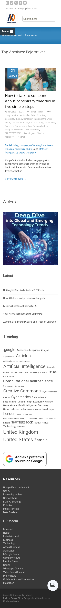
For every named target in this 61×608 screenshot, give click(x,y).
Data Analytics (11, 512)
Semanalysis (10, 498)
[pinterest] (16, 4)
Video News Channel (14, 572)
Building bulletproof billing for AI (20, 306)
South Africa (41, 422)
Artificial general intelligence (16, 361)
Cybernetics (21, 397)
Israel (45, 409)
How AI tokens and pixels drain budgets (24, 298)
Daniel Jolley (50, 122)
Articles (26, 115)
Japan (52, 409)
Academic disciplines (28, 350)
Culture (6, 398)
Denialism (9, 126)
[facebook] (7, 4)
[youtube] (25, 4)
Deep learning (9, 402)
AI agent (45, 350)
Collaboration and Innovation (18, 579)
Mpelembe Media (11, 601)
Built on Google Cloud (13, 598)
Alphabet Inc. (9, 357)
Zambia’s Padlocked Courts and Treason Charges (29, 321)
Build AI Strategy (12, 501)
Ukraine (21, 426)
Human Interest (36, 112)
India (23, 409)
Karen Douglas (33, 126)
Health (6, 532)
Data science (39, 397)
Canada (43, 372)
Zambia (41, 440)
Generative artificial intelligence (20, 405)
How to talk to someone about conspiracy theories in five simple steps (30, 101)
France (49, 401)
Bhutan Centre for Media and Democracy (21, 372)
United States (18, 439)
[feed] (20, 4)
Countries (19, 386)
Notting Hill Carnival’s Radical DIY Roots (23, 290)
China (53, 372)
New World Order (21, 130)
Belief (33, 115)
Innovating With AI (12, 494)
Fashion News (10, 561)
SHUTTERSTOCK (13, 133)
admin (22, 137)
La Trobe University (26, 152)
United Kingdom (29, 133)
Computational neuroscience (28, 381)
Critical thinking (36, 122)
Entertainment (11, 536)
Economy (38, 401)
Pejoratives (34, 130)
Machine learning (24, 414)
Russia (6, 422)
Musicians (33, 419)
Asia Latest (9, 550)
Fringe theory (20, 126)
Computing (8, 386)
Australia (51, 367)
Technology (9, 426)
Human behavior (11, 409)
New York (43, 418)
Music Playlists (11, 508)
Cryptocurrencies (49, 392)
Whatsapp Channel (13, 568)
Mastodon (8, 583)
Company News (11, 557)
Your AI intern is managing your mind (23, 314)
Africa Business (11, 547)
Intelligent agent (34, 409)
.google (9, 350)
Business (8, 540)
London (9, 414)
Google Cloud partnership (16, 487)
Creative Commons (20, 122)
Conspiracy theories (13, 119)
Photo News (9, 575)
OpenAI (52, 418)
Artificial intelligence (24, 366)
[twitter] (11, 4)
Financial (8, 529)
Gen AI (6, 491)
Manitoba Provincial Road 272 (15, 419)
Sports (6, 565)
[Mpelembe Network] (9, 18)
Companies (8, 376)
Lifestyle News (11, 554)
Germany (43, 405)
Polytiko (7, 505)
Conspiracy (41, 115)
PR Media (10, 521)
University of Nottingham (32, 145)
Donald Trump (25, 401)
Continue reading (15, 178)
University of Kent (24, 149)
